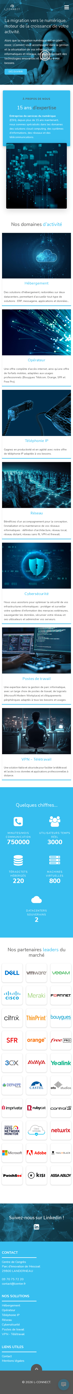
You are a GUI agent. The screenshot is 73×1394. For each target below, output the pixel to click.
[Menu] (66, 7)
